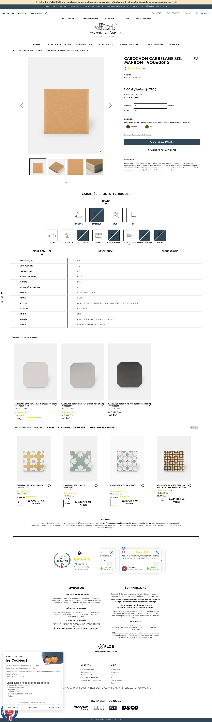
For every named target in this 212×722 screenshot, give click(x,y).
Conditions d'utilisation (89, 678)
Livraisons (115, 672)
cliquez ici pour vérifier (138, 688)
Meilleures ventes (102, 428)
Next (196, 427)
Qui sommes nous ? (87, 669)
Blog (112, 683)
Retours (114, 675)
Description (106, 251)
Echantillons (115, 669)
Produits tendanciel (28, 428)
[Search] (46, 13)
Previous (192, 427)
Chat (167, 525)
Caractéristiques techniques (137, 135)
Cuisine (80, 325)
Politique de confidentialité (90, 680)
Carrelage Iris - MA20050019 (123, 485)
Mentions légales (86, 675)
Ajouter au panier (162, 142)
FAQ (113, 678)
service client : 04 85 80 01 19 (15, 13)
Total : (127, 110)
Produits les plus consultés (66, 428)
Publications (170, 251)
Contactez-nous (117, 680)
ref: (126, 78)
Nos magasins (85, 672)
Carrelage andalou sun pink (30, 485)
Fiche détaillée (42, 251)
